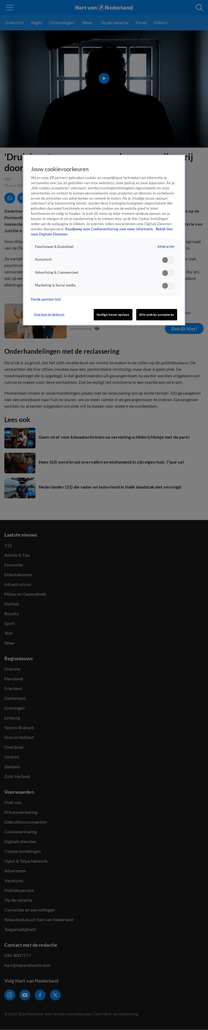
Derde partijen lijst (46, 299)
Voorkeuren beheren (49, 314)
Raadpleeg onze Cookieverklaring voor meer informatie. (109, 229)
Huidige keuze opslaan (113, 314)
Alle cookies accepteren (156, 314)
